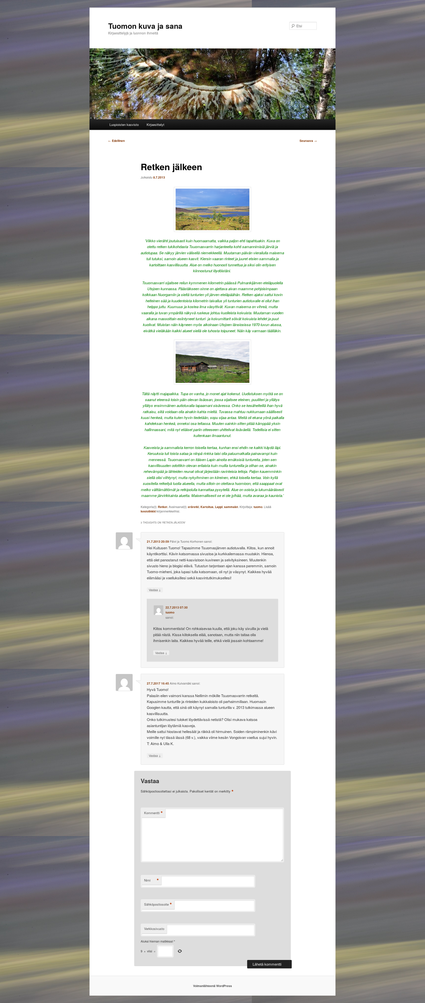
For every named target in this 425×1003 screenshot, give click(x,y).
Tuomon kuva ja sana (145, 25)
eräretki (193, 507)
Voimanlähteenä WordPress (212, 986)
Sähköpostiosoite (158, 904)
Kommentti (153, 813)
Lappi (219, 507)
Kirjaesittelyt (155, 124)
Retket (162, 507)
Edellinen (116, 140)
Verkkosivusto (154, 928)
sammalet (231, 507)
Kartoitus (206, 507)
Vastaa (155, 589)
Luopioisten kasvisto (124, 124)
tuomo (258, 507)
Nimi (151, 880)
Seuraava (308, 140)
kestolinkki (148, 511)
